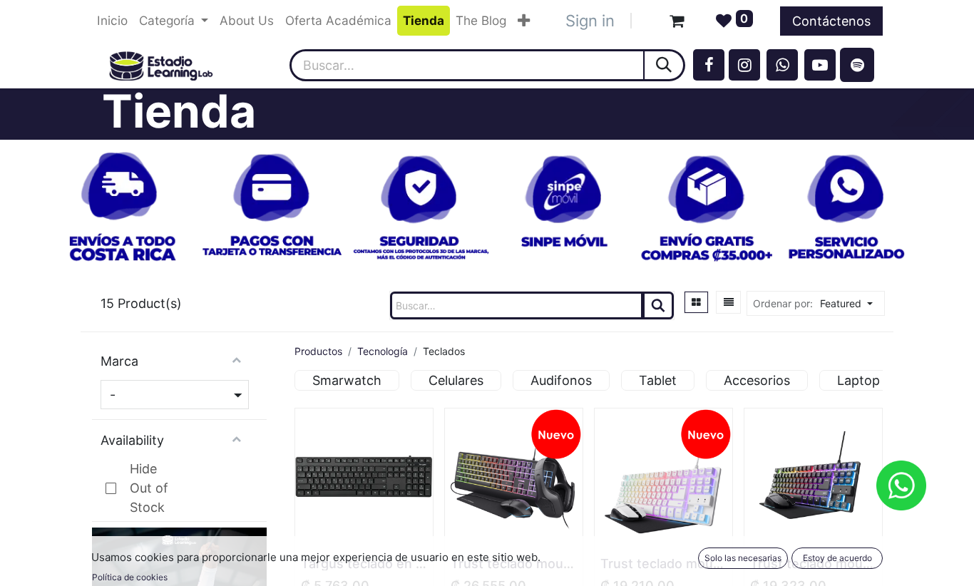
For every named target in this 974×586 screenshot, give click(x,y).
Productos (318, 351)
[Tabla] (696, 302)
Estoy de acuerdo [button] (837, 557)
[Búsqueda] (665, 65)
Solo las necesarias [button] (742, 557)
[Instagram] (744, 65)
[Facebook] (708, 65)
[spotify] (857, 65)
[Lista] (729, 302)
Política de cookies (130, 577)
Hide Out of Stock (149, 488)
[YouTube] (820, 65)
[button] (850, 303)
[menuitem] (112, 21)
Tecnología (382, 351)
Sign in (590, 20)
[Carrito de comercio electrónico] (676, 20)
